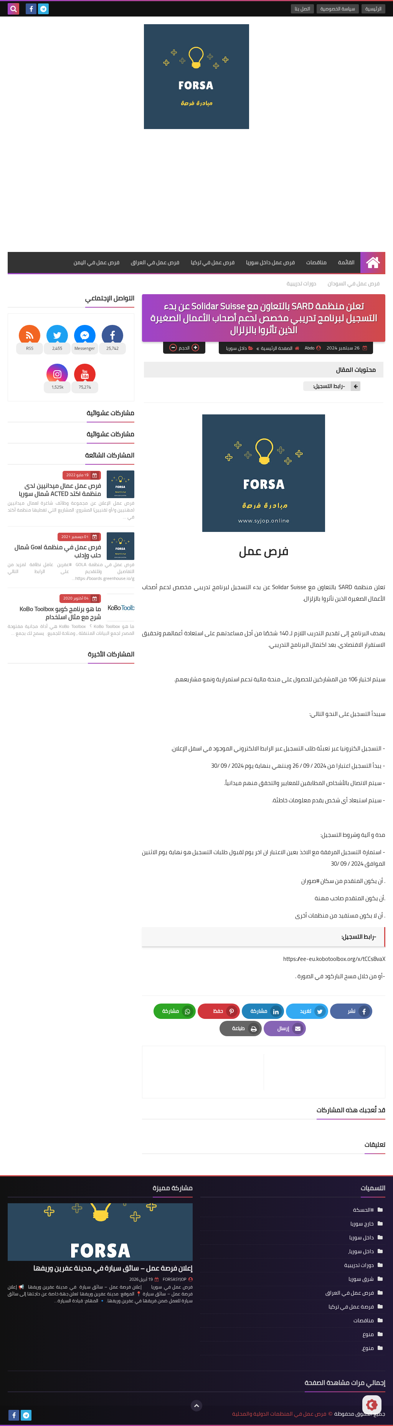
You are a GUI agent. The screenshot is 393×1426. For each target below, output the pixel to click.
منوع (368, 1334)
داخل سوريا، (361, 1251)
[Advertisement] (196, 190)
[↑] (196, 1405)
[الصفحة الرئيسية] (372, 262)
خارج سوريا (362, 1224)
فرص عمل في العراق (155, 262)
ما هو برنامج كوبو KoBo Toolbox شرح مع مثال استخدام (60, 613)
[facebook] (31, 8)
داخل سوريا (236, 348)
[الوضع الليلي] (371, 1404)
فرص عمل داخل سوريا (270, 262)
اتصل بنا (302, 8)
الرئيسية (373, 8)
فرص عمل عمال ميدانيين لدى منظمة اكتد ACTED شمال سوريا (60, 489)
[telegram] (43, 8)
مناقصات (316, 262)
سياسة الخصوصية (337, 8)
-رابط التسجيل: (328, 386)
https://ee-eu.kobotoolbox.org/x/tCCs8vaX (334, 958)
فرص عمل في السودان (354, 283)
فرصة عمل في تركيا (351, 1307)
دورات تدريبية (301, 283)
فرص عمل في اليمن (96, 262)
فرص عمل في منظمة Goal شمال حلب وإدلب (58, 551)
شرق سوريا (361, 1279)
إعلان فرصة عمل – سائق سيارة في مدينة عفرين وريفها (113, 1268)
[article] (207, 1072)
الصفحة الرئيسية (276, 348)
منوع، (368, 1348)
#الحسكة (363, 1210)
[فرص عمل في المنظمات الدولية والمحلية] (196, 76)
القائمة (346, 262)
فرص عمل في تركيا (212, 262)
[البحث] (13, 9)
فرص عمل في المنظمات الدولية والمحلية (279, 1414)
